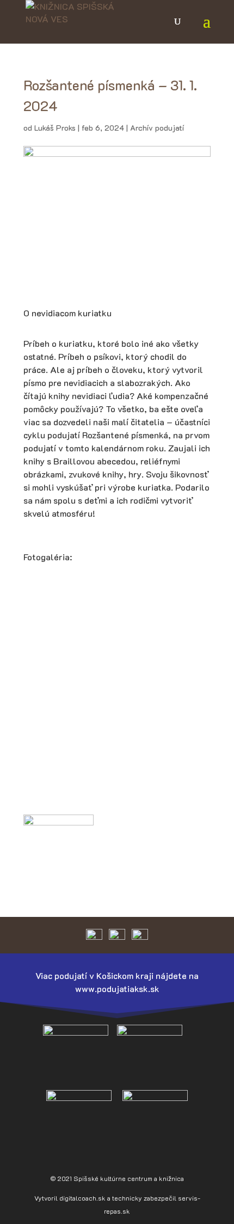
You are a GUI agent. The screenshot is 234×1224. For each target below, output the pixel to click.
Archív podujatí (157, 128)
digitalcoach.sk (82, 1198)
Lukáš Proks (55, 128)
